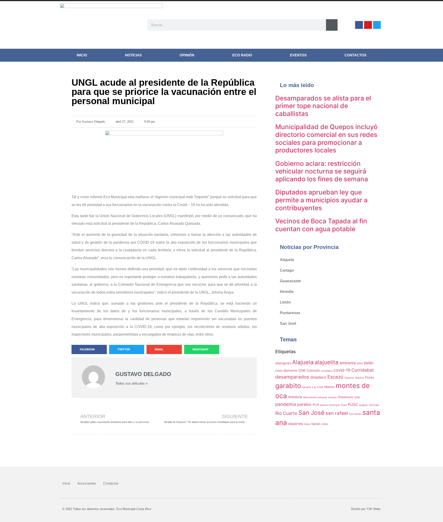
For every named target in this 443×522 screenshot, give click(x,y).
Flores (369, 377)
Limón (285, 302)
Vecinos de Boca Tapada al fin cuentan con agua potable (321, 225)
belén (368, 363)
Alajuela (287, 260)
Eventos (298, 55)
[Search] (332, 25)
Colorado (313, 370)
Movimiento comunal (315, 397)
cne (301, 370)
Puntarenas (290, 313)
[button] (89, 349)
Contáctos (111, 483)
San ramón (355, 414)
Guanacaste (290, 281)
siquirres (295, 424)
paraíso (304, 404)
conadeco (326, 370)
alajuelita (326, 362)
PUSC (353, 404)
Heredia (286, 292)
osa (357, 397)
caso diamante (286, 370)
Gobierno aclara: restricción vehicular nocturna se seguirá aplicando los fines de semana (321, 171)
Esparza (349, 377)
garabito (288, 386)
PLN (316, 405)
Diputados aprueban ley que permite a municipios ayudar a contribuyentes (321, 200)
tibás (307, 424)
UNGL (325, 424)
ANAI (360, 363)
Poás (344, 405)
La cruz (317, 387)
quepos (363, 405)
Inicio (82, 55)
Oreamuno (345, 397)
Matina (329, 387)
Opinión (187, 55)
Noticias (133, 55)
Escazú (335, 377)
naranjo (332, 397)
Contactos (355, 55)
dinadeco (318, 377)
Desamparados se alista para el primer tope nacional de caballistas (323, 106)
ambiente (348, 363)
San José (288, 323)
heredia (306, 387)
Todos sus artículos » (131, 383)
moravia (295, 397)
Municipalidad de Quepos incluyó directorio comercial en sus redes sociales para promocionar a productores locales (326, 138)
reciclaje (374, 405)
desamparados (292, 377)
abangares (283, 363)
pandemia (285, 404)
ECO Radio (242, 55)
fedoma (359, 377)
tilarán (315, 424)
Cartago (287, 270)
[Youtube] (368, 25)
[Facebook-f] (359, 25)
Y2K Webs (373, 509)
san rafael (337, 413)
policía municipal (330, 405)
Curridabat (362, 370)
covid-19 (341, 370)
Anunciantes (86, 483)
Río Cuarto (286, 413)
